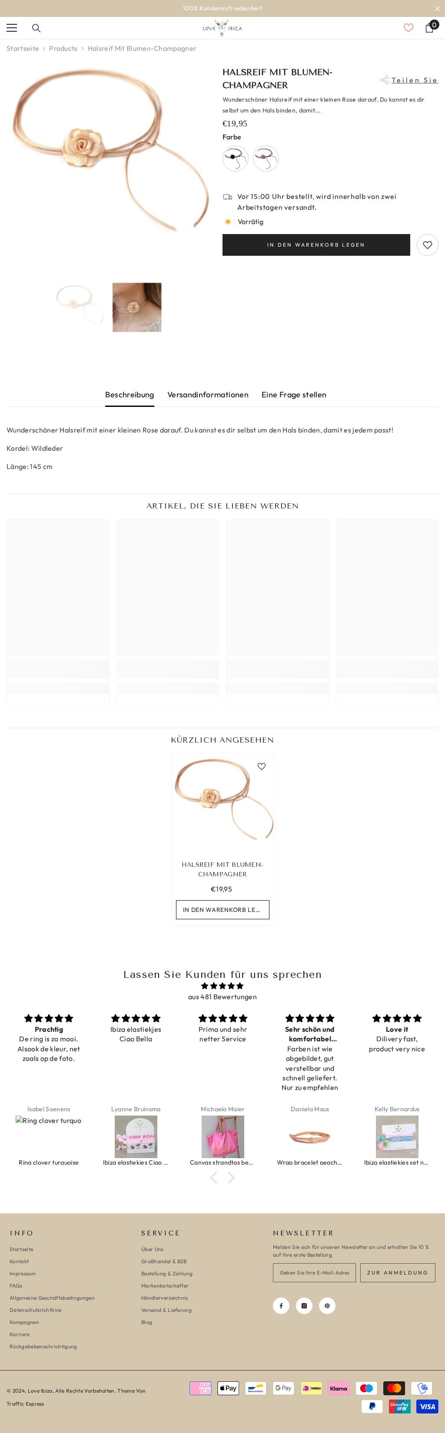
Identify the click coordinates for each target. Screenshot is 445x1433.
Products (63, 48)
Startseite (23, 48)
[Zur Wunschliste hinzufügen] (427, 245)
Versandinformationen (208, 395)
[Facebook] (281, 1306)
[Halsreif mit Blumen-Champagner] (223, 805)
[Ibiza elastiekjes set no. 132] (310, 1137)
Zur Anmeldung (397, 1272)
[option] (222, 8)
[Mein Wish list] (408, 28)
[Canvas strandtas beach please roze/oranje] (136, 1137)
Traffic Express (25, 1403)
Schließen (437, 8)
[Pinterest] (327, 1306)
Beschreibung (129, 395)
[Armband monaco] (397, 1137)
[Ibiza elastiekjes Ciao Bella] (49, 1137)
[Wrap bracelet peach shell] (223, 1137)
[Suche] (36, 28)
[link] (58, 669)
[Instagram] (304, 1306)
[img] (222, 986)
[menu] (12, 28)
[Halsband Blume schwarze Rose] (266, 158)
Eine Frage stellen (294, 395)
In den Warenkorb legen (316, 244)
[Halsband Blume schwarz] (235, 158)
